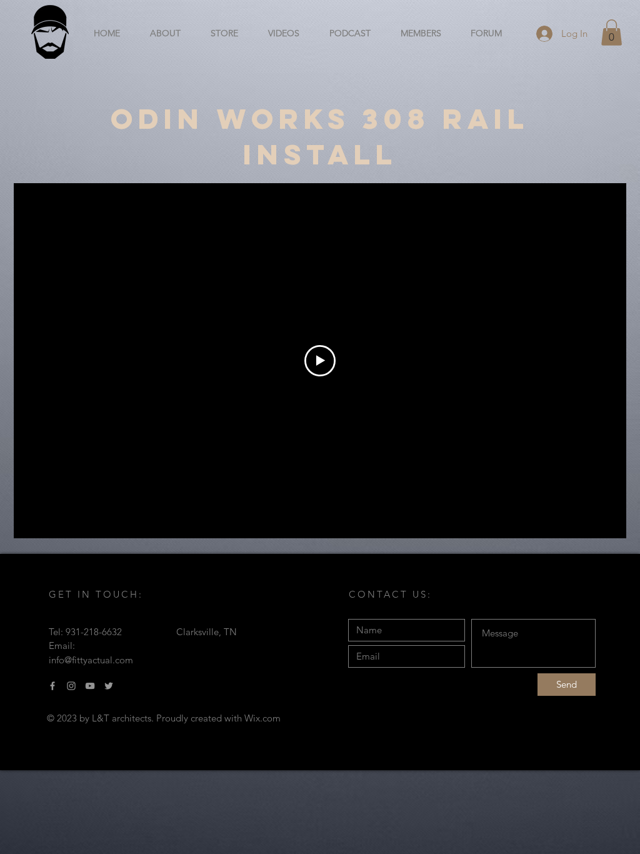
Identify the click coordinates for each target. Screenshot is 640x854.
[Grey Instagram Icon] (71, 685)
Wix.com (262, 718)
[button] (611, 32)
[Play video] (320, 360)
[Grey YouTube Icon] (90, 685)
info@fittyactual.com (91, 660)
